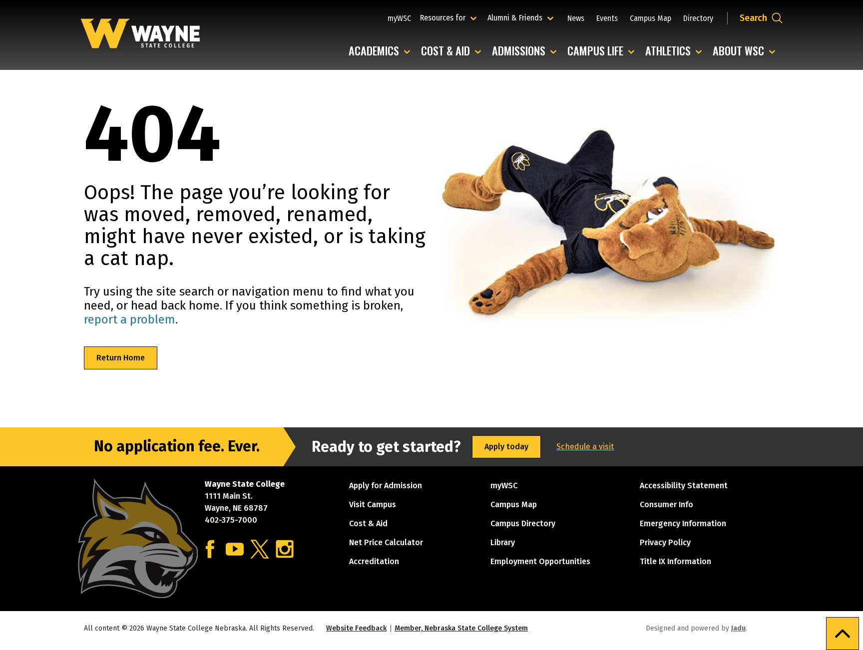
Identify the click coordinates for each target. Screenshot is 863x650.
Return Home (120, 357)
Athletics (676, 51)
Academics (382, 51)
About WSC (746, 51)
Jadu (738, 628)
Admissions (526, 51)
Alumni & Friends (517, 17)
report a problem (129, 319)
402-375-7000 (231, 520)
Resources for (449, 17)
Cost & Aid (453, 51)
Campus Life (603, 51)
